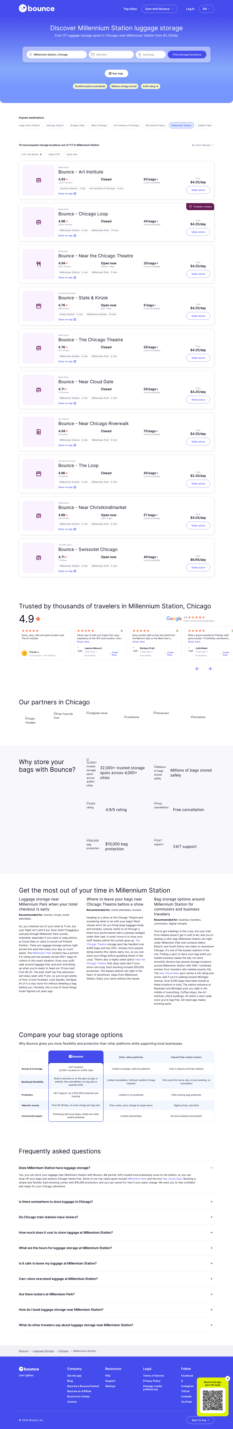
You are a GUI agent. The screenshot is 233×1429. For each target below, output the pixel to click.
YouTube (186, 1401)
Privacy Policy (151, 1380)
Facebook (187, 1375)
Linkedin (186, 1396)
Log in (190, 8)
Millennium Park (41, 953)
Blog (70, 1380)
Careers (72, 1401)
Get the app (74, 1375)
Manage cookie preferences (152, 1387)
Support (110, 1380)
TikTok (185, 1391)
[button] (187, 54)
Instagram (187, 1386)
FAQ (107, 1375)
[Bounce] (37, 8)
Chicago (63, 1351)
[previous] (197, 669)
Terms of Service (153, 1375)
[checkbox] (27, 125)
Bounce (23, 1351)
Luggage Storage (43, 1351)
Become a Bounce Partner (83, 1386)
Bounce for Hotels (78, 1396)
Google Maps (115, 653)
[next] (210, 669)
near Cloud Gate (169, 973)
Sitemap (110, 1386)
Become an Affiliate (79, 1391)
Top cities (130, 8)
